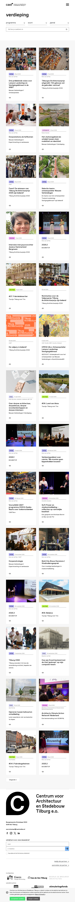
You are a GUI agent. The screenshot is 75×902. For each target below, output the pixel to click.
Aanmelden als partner (60, 865)
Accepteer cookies (17, 899)
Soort (30, 22)
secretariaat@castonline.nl (15, 829)
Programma (11, 22)
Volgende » (13, 780)
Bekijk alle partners (61, 861)
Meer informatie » (40, 894)
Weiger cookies (33, 899)
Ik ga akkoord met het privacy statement (18, 853)
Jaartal (52, 22)
